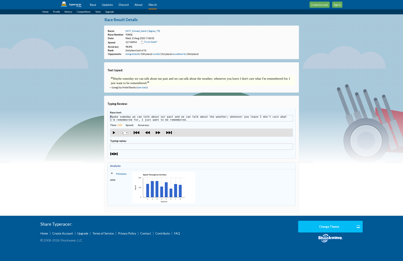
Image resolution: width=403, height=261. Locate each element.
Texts (98, 11)
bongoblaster (132, 53)
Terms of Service (103, 233)
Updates (107, 4)
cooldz (156, 53)
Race (93, 4)
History (68, 11)
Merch (152, 4)
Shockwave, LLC (330, 238)
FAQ (177, 233)
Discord (124, 4)
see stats (142, 87)
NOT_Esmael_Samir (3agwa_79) (142, 30)
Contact (145, 233)
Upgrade (109, 11)
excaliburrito (179, 53)
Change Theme (329, 226)
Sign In (337, 4)
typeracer (75, 4)
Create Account (319, 4)
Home (45, 11)
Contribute (162, 233)
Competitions (84, 11)
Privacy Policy (127, 233)
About (138, 4)
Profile (56, 11)
